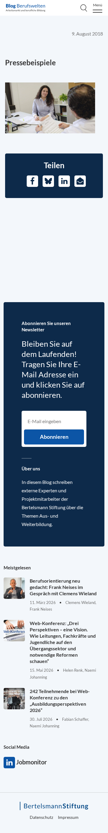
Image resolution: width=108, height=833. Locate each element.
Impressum (68, 817)
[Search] (84, 8)
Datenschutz (41, 817)
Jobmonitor (9, 762)
